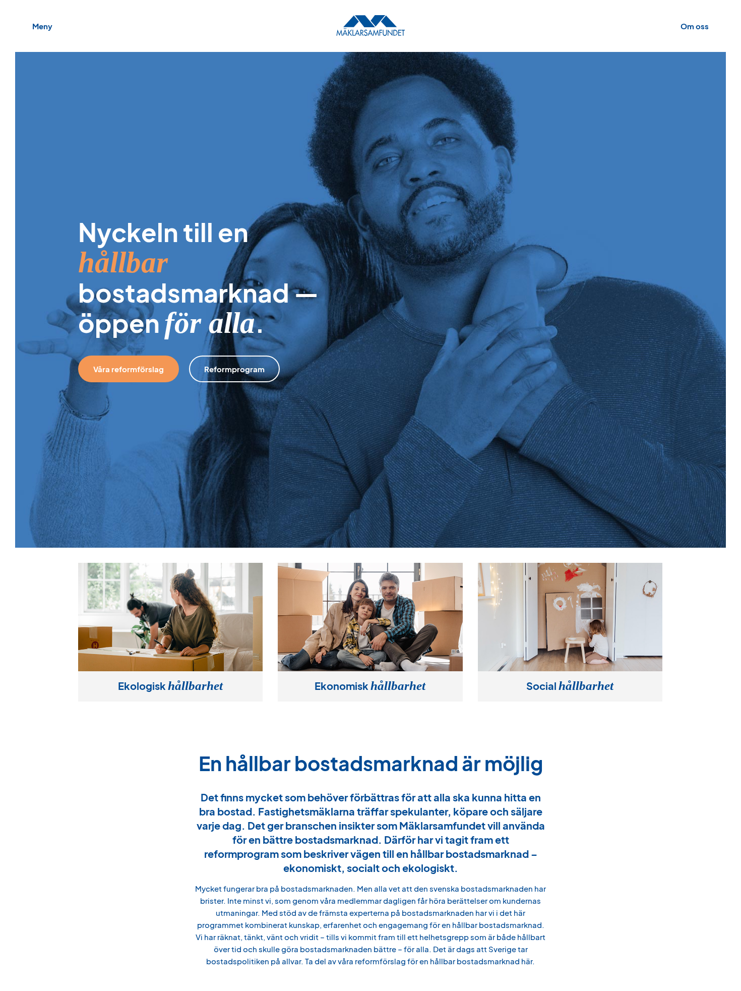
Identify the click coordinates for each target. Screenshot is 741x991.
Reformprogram (234, 369)
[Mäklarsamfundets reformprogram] (370, 26)
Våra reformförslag (128, 369)
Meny (42, 26)
